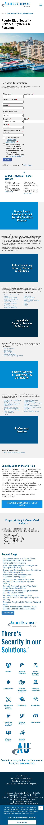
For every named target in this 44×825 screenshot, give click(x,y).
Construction (7, 300)
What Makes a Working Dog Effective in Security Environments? (20, 592)
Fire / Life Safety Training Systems (13, 356)
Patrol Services (8, 351)
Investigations (35, 701)
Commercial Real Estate (10, 297)
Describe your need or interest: (13, 131)
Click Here (27, 165)
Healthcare (27, 295)
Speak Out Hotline (21, 797)
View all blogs (8, 613)
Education (7, 304)
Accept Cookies (22, 822)
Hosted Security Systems (31, 400)
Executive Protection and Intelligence (22, 686)
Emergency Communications (12, 408)
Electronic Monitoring (21, 719)
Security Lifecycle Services (31, 405)
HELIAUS (7, 414)
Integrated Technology (21, 668)
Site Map (34, 795)
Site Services (7, 350)
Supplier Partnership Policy (23, 801)
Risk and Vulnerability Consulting (35, 669)
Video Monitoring (28, 410)
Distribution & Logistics (10, 303)
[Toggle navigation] (40, 5)
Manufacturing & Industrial (31, 300)
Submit (7, 159)
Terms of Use (25, 795)
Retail (25, 303)
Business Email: (10, 100)
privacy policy (16, 156)
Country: (7, 119)
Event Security (21, 701)
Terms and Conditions (11, 141)
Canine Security (8, 684)
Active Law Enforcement (35, 685)
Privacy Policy (13, 795)
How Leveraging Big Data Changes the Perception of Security (20, 566)
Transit (26, 304)
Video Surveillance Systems (31, 411)
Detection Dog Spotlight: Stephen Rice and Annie (22, 603)
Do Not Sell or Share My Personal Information (23, 803)
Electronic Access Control (11, 407)
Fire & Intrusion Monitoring (11, 410)
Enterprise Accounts (9, 353)
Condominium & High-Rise (11, 299)
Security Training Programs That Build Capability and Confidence (19, 587)
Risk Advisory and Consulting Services (14, 452)
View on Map (9, 192)
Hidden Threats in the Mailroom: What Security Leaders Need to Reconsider (19, 608)
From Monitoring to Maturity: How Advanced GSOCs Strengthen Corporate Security (21, 597)
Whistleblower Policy (36, 797)
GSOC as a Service (9, 412)
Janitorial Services (21, 736)
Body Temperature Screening (12, 403)
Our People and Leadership (21, 779)
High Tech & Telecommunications (29, 297)
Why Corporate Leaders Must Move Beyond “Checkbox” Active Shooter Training (18, 581)
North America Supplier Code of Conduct (23, 799)
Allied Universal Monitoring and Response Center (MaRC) (17, 576)
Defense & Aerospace (10, 302)
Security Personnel (9, 348)
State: (6, 125)
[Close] (40, 808)
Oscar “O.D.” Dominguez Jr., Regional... (22, 784)
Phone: (6, 105)
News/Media (19, 793)
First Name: (8, 94)
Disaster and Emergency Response (8, 719)
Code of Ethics (8, 797)
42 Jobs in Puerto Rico (21, 781)
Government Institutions (10, 307)
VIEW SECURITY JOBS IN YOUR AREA (22, 504)
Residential (27, 302)
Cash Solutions (35, 718)
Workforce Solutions (8, 736)
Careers (28, 793)
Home (3, 13)
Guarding (7, 667)
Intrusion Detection (29, 401)
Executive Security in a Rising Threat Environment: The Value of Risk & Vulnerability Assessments (19, 561)
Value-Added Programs (10, 354)
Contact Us (36, 793)
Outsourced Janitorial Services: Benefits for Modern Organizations (22, 571)
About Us (10, 793)
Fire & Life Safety (9, 411)
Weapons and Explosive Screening (8, 703)
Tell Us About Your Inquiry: (13, 112)
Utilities (26, 306)
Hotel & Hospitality (29, 299)
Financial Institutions (10, 306)
